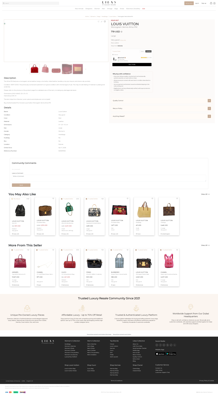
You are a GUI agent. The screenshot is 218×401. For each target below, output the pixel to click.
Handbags (105, 16)
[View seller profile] (114, 59)
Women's (93, 16)
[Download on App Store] (160, 367)
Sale (143, 8)
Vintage (109, 8)
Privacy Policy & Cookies (206, 394)
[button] (105, 21)
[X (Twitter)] (167, 359)
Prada (111, 368)
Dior (111, 366)
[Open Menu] (214, 3)
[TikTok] (171, 359)
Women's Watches (70, 360)
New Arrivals (79, 8)
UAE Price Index (137, 360)
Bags (116, 8)
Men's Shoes (91, 362)
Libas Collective (139, 355)
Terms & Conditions (116, 394)
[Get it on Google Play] (171, 367)
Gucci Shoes (91, 385)
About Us (135, 358)
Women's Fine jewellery (72, 366)
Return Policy (137, 368)
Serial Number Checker (140, 362)
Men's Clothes (91, 364)
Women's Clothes (70, 364)
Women (97, 8)
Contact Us (158, 382)
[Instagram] (156, 359)
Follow (142, 51)
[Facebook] (160, 359)
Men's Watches (91, 358)
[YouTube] (164, 359)
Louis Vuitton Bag (70, 382)
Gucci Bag (90, 382)
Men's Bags (90, 360)
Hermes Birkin (114, 387)
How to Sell (136, 366)
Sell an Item (136, 373)
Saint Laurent (114, 371)
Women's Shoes (69, 362)
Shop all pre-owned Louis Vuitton (122, 348)
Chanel (112, 358)
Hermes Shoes (114, 385)
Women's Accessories (71, 368)
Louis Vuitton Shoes (71, 385)
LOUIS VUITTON (125, 24)
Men (103, 8)
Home (87, 16)
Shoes (122, 8)
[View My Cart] (211, 3)
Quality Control (137, 371)
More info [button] (123, 40)
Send (21, 199)
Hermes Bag (114, 382)
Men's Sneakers (91, 368)
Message (148, 51)
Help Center (158, 384)
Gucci (111, 364)
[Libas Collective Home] (52, 356)
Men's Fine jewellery (93, 366)
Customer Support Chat (162, 386)
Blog (134, 375)
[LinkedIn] (174, 359)
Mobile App (136, 364)
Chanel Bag (136, 382)
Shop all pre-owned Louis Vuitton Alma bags (99, 348)
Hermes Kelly (114, 389)
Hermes (112, 362)
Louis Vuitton (112, 16)
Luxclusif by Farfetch (71, 371)
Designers (88, 8)
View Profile (132, 64)
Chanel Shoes (137, 385)
